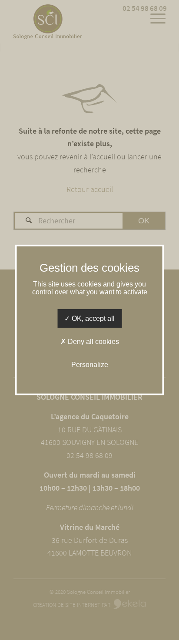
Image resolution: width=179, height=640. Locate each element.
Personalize (89, 364)
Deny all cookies (92, 341)
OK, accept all (92, 318)
